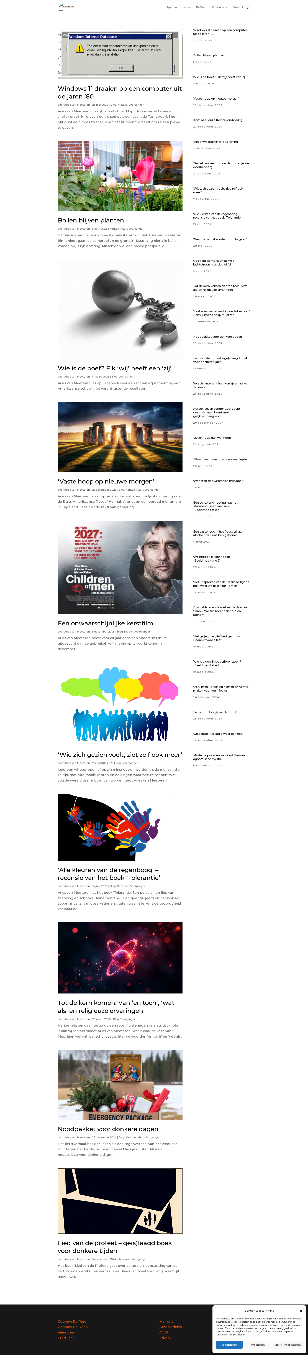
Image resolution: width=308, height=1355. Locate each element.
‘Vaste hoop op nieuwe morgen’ (106, 481)
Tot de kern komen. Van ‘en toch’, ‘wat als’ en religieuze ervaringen (220, 287)
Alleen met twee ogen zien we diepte (220, 459)
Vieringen (66, 1332)
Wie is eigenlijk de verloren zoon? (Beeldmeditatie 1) (217, 663)
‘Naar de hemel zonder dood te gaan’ (220, 239)
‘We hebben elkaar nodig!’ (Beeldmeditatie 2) (211, 558)
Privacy (165, 1338)
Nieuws (186, 7)
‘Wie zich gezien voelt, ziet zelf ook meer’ (120, 754)
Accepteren (229, 1344)
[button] (301, 1311)
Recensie (123, 886)
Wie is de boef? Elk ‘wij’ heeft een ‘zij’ (115, 368)
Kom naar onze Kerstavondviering (218, 120)
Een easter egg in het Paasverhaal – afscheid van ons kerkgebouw (219, 533)
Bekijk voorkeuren (288, 1344)
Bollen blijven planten (91, 220)
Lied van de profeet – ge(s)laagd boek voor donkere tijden (220, 360)
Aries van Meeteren (77, 104)
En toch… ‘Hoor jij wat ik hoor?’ (215, 712)
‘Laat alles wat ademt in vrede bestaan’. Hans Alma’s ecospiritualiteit (221, 313)
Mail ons (166, 1322)
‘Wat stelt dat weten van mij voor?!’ (218, 481)
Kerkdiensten (118, 228)
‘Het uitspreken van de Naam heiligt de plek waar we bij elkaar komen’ (221, 584)
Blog (113, 104)
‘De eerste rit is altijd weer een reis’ (218, 733)
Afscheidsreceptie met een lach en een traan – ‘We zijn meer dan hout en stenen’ (221, 611)
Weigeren (258, 1344)
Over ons (218, 7)
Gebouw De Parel (72, 1322)
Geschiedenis (170, 1327)
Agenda (171, 7)
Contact (237, 7)
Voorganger (136, 104)
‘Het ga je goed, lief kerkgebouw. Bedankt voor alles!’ (216, 638)
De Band (201, 7)
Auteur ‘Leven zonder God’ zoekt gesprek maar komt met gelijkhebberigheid (216, 412)
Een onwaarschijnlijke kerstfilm (105, 623)
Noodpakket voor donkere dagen (108, 1129)
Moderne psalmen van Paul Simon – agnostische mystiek (219, 757)
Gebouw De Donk (73, 1327)
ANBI (163, 1332)
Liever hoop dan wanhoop (212, 437)
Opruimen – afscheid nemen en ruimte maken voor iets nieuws (220, 688)
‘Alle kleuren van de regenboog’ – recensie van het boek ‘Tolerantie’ (217, 215)
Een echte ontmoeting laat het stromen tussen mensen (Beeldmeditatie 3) (215, 506)
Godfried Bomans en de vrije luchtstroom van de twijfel (213, 262)
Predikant (66, 1338)
